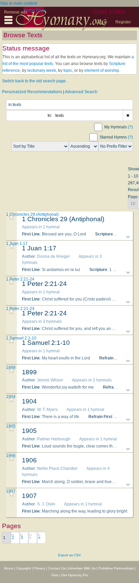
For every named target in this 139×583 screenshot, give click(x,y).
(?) (130, 127)
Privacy (39, 568)
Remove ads (15, 12)
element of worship (101, 70)
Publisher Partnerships (116, 568)
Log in (101, 22)
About (8, 568)
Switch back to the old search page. (34, 81)
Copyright (23, 568)
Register (123, 22)
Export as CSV (69, 555)
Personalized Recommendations (32, 91)
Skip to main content (18, 3)
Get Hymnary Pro (74, 575)
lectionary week (41, 70)
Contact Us (56, 568)
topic (67, 70)
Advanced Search (81, 91)
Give (54, 575)
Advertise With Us (81, 568)
